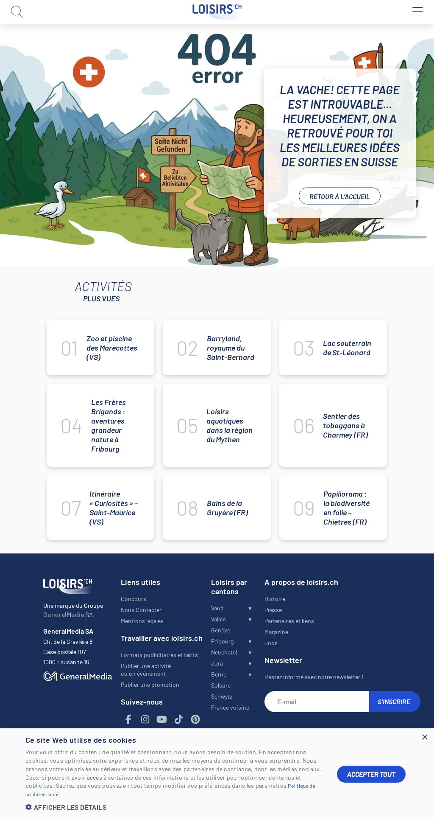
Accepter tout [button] (371, 774)
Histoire (274, 598)
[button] (174, 807)
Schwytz (221, 696)
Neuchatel (224, 652)
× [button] (424, 737)
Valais (218, 619)
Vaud (217, 608)
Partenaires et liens (289, 620)
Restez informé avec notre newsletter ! (313, 676)
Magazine (276, 631)
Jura (217, 663)
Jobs (271, 642)
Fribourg (222, 641)
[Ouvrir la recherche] (17, 12)
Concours (133, 598)
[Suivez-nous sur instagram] (145, 719)
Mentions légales (142, 620)
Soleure (221, 685)
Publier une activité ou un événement (146, 669)
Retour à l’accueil (339, 196)
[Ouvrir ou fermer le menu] (417, 12)
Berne (218, 674)
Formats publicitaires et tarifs (159, 654)
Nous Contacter (141, 609)
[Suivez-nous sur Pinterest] (195, 719)
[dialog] (217, 774)
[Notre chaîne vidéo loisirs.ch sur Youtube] (162, 719)
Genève (220, 630)
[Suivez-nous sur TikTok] (178, 719)
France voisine (230, 707)
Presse (273, 609)
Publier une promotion (150, 684)
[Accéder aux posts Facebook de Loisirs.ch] (128, 719)
